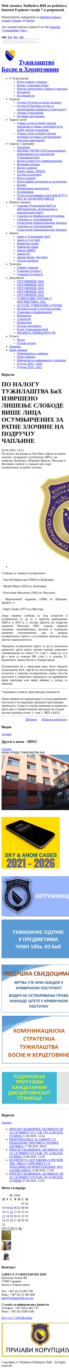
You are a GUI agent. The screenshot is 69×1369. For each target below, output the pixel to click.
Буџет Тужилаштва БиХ (32, 329)
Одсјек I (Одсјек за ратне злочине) (39, 102)
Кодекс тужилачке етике (33, 85)
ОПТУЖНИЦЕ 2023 (30, 291)
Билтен (21, 185)
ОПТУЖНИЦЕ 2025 (30, 284)
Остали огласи (26, 343)
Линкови (15, 346)
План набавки (26, 356)
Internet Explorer (50, 17)
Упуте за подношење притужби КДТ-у (42, 195)
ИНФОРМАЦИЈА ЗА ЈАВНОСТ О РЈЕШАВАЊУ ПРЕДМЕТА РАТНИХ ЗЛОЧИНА (34, 1143)
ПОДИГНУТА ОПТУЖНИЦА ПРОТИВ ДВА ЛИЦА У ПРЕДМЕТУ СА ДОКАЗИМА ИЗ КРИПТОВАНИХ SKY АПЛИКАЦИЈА (36, 1165)
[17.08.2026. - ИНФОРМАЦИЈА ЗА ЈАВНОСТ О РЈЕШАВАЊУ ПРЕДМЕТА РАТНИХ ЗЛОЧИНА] (6, 1239)
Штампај (31, 719)
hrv (16, 37)
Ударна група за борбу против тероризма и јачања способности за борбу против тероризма (40, 126)
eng (21, 37)
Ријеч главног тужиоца (32, 81)
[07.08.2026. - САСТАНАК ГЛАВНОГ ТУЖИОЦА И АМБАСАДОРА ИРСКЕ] (6, 1259)
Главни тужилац (27, 267)
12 (11, 1212)
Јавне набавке (18, 350)
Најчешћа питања (28, 164)
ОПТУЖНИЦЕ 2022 (30, 295)
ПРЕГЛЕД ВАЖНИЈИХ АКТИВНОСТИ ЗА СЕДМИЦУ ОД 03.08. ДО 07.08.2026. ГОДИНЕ (36, 1177)
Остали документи (29, 325)
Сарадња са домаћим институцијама (40, 216)
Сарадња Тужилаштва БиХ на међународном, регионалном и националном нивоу (37, 209)
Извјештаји (24, 315)
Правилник (24, 322)
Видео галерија (27, 167)
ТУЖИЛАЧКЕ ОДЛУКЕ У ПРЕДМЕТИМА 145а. (34, 300)
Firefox (30, 20)
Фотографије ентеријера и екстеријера (42, 181)
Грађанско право (28, 246)
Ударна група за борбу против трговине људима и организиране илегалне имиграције (39, 137)
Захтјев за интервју (29, 174)
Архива (7, 734)
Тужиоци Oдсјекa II (30, 274)
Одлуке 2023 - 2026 (29, 363)
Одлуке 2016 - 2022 (29, 367)
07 (19, 1207)
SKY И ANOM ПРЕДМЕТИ (35, 198)
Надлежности (26, 95)
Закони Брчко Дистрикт (32, 257)
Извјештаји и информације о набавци (41, 360)
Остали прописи (28, 260)
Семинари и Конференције (34, 312)
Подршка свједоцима (30, 116)
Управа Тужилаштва (30, 112)
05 (11, 1207)
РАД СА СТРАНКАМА (17, 1318)
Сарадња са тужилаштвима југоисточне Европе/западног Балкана (42, 221)
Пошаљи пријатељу (54, 719)
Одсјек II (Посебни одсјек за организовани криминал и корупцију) (42, 107)
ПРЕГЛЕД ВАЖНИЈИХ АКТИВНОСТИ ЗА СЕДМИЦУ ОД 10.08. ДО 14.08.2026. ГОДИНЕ (36, 1153)
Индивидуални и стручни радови (39, 308)
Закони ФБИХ (26, 250)
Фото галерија (26, 178)
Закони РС (24, 253)
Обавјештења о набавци (32, 353)
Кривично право (28, 243)
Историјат (23, 92)
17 (3, 1216)
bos (10, 37)
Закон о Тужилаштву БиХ (33, 236)
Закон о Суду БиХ (28, 240)
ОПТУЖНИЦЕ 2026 (30, 281)
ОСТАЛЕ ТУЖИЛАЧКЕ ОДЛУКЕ (39, 305)
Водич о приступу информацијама (39, 161)
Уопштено (23, 147)
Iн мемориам (25, 191)
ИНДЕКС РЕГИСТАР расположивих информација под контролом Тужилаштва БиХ (41, 154)
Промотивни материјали (33, 188)
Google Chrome (11, 20)
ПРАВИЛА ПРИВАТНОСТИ (36, 332)
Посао (21, 339)
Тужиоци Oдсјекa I (29, 271)
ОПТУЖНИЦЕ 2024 (30, 288)
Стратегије (24, 319)
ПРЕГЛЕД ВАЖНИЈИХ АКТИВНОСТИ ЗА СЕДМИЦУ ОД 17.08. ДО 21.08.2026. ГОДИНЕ (36, 1132)
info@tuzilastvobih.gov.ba (17, 1298)
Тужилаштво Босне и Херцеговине (30, 66)
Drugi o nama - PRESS (31, 171)
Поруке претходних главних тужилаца (42, 88)
